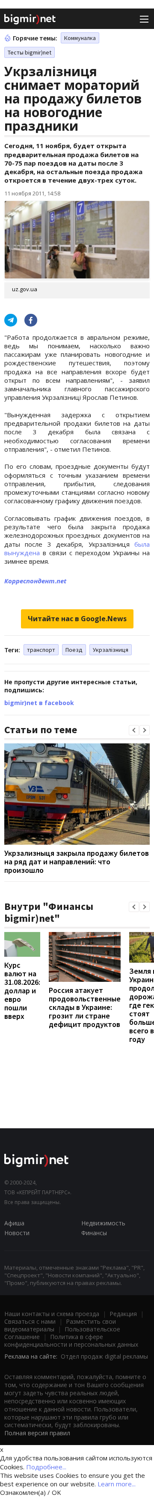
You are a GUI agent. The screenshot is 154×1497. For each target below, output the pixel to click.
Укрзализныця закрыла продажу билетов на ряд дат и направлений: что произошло (76, 861)
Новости (17, 1233)
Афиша (14, 1223)
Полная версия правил (37, 1433)
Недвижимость (103, 1223)
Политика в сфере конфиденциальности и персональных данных (71, 1340)
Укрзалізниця (110, 650)
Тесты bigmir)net (29, 52)
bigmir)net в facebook (39, 703)
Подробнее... (46, 1467)
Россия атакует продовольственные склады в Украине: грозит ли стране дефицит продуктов (85, 1007)
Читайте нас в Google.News (77, 618)
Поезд (74, 650)
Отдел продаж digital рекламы (104, 1356)
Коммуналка (80, 38)
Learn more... (117, 1484)
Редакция (123, 1314)
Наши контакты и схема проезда (51, 1314)
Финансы (94, 1233)
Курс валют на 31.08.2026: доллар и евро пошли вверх (22, 990)
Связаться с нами (30, 1321)
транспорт (41, 650)
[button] (134, 730)
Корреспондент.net (35, 580)
